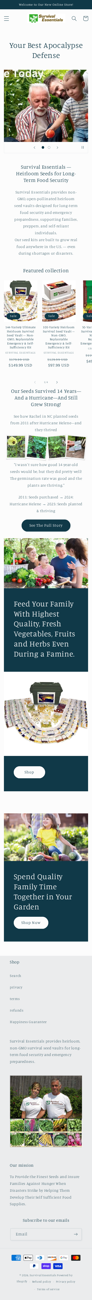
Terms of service (48, 1289)
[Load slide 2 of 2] (49, 147)
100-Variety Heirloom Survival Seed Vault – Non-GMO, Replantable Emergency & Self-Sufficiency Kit (59, 337)
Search (15, 975)
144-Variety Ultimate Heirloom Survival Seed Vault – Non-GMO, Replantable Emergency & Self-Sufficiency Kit (20, 337)
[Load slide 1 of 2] (43, 147)
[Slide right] (57, 382)
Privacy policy (65, 1281)
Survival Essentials (43, 1275)
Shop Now (30, 922)
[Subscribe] (75, 1234)
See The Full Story (46, 525)
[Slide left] (34, 382)
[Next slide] (57, 147)
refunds (16, 1010)
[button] (6, 18)
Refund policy (41, 1281)
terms (15, 999)
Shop (29, 772)
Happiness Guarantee (28, 1022)
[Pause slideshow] (82, 147)
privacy (16, 987)
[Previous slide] (34, 147)
